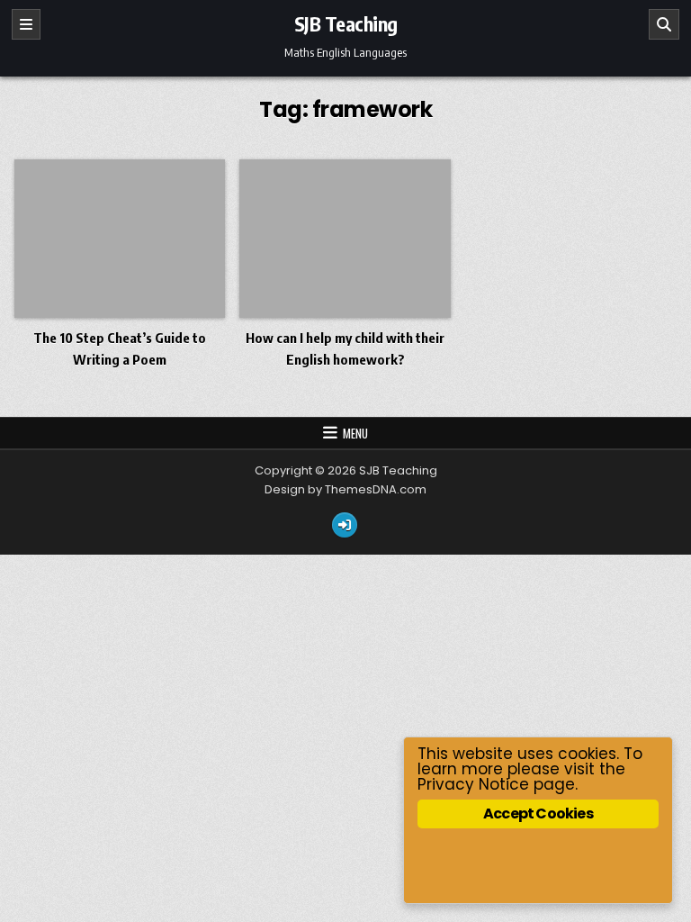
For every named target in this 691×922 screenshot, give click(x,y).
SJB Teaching (346, 23)
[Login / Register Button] (344, 525)
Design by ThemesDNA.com (345, 489)
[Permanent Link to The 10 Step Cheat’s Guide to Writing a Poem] (120, 238)
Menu (355, 433)
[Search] (664, 24)
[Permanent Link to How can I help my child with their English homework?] (345, 238)
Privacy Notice (473, 784)
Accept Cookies (538, 813)
